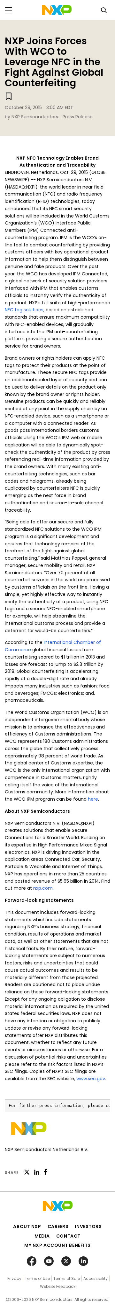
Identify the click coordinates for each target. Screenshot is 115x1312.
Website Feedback (57, 1286)
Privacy (14, 1278)
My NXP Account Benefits (57, 1245)
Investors (88, 1226)
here (93, 799)
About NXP (27, 1226)
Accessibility (95, 1278)
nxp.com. (43, 888)
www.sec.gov (90, 1078)
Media (42, 1236)
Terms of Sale (66, 1278)
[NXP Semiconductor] (57, 10)
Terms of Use (37, 1278)
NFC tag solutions (24, 310)
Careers (58, 1226)
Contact (68, 1236)
